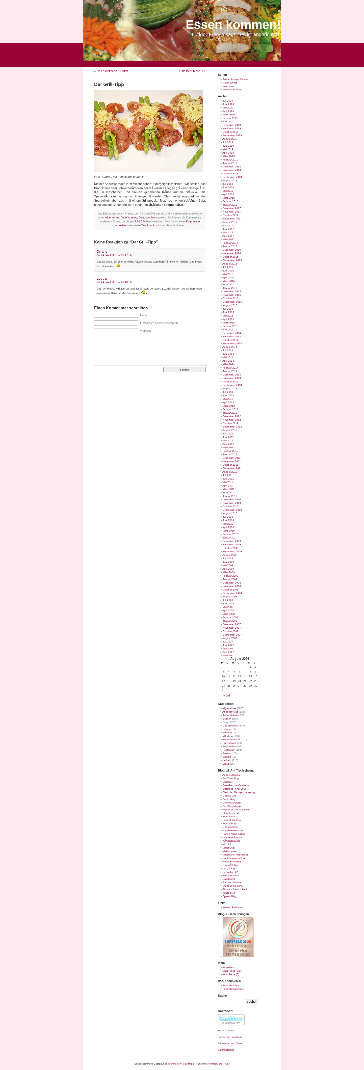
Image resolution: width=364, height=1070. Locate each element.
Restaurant (229, 750)
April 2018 (228, 194)
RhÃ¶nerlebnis (231, 875)
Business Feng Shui (234, 788)
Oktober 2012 (230, 423)
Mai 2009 (228, 565)
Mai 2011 (228, 482)
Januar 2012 (230, 454)
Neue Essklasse (232, 861)
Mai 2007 (228, 648)
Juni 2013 (228, 395)
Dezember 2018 (232, 166)
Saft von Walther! (232, 882)
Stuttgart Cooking (233, 885)
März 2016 (229, 281)
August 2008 (229, 596)
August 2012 (229, 430)
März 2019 (229, 156)
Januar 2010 (230, 537)
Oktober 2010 (230, 506)
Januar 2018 (230, 204)
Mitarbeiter (228, 736)
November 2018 (232, 170)
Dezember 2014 (232, 333)
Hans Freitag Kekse (234, 833)
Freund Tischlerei (232, 820)
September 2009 (232, 551)
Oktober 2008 (230, 589)
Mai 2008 (228, 607)
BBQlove (228, 781)
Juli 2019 (228, 142)
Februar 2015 (230, 326)
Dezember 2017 (232, 208)
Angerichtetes (129, 217)
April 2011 (228, 485)
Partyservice (229, 743)
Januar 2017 (230, 246)
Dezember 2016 (232, 249)
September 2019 (232, 135)
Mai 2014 (228, 357)
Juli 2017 (228, 225)
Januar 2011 (230, 496)
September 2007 (232, 634)
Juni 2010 (228, 520)
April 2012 (228, 444)
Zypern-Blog (229, 896)
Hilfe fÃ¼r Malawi (232, 837)
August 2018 (229, 180)
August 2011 (229, 471)
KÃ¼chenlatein (231, 840)
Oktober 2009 (230, 548)
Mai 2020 (228, 107)
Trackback (148, 225)
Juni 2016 (228, 270)
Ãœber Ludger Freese (235, 79)
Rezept (227, 753)
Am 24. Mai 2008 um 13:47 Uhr (114, 255)
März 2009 (229, 572)
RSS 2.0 (140, 221)
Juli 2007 (228, 641)
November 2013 (232, 378)
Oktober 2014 (230, 340)
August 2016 (229, 263)
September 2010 (232, 509)
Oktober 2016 (230, 256)
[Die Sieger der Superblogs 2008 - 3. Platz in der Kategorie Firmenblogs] (238, 956)
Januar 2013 (230, 412)
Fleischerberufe (231, 813)
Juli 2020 (228, 100)
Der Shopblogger (232, 806)
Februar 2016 (230, 284)
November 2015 (232, 295)
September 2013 (232, 385)
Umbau (227, 756)
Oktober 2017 (230, 215)
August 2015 (229, 305)
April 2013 (228, 402)
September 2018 (232, 177)
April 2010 (228, 527)
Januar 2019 (230, 163)
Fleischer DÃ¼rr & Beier (236, 809)
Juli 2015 (228, 308)
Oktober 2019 (230, 132)
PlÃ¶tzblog (229, 868)
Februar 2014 (230, 367)
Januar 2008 (230, 620)
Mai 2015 (228, 315)
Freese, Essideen (233, 907)
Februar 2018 (230, 201)
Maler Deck (229, 847)
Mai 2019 (228, 149)
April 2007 (228, 652)
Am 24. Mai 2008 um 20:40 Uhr (114, 282)
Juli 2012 (228, 433)
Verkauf (227, 760)
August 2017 (229, 222)
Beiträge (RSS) (193, 1063)
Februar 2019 (230, 159)
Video (226, 763)
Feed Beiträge (231, 985)
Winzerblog (229, 892)
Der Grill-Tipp (109, 84)
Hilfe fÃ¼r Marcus (191, 71)
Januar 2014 (230, 371)
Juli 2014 (228, 350)
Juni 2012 (228, 437)
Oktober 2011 (230, 464)
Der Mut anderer (232, 802)
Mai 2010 (228, 523)
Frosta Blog (229, 823)
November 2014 (232, 336)
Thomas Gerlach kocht (235, 889)
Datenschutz (230, 82)
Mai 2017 (228, 232)
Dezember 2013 (232, 374)
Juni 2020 (228, 104)
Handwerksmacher (233, 830)
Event (226, 722)
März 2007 (229, 655)
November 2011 (232, 461)
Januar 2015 (230, 329)
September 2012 (232, 426)
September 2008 (232, 593)
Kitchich (227, 844)
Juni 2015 (228, 312)
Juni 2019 (228, 145)
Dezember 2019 (232, 125)
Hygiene (227, 729)
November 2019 (232, 128)
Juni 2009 (228, 562)
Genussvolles (147, 217)
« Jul (226, 695)
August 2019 (229, 138)
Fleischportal (230, 816)
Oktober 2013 (230, 381)
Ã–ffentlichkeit (231, 715)
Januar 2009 (230, 579)
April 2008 (228, 610)
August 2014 (229, 347)
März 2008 (229, 614)
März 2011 (228, 489)
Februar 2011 (230, 492)
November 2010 (232, 503)
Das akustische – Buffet (112, 71)
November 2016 (232, 253)
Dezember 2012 (232, 416)
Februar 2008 (230, 617)
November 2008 (232, 586)
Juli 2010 (228, 516)
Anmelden (228, 967)
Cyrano (102, 251)
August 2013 (229, 388)
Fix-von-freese (226, 1030)
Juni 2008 (228, 603)
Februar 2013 (230, 409)
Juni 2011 (228, 478)
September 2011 (232, 468)
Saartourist (229, 879)
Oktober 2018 (230, 173)
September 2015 (232, 301)
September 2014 (232, 343)
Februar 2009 (230, 575)
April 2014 (228, 360)
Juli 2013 (228, 392)
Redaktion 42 (230, 872)
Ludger (102, 278)
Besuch (227, 718)
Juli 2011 (228, 475)
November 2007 (232, 627)
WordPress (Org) (232, 970)
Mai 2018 (228, 190)
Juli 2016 (228, 267)
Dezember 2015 (232, 291)
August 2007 (229, 638)
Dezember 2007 (232, 624)
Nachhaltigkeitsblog (234, 858)
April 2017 (228, 236)
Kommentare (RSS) (219, 1063)
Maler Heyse (230, 851)
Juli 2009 (228, 558)
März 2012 (229, 447)
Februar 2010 (230, 534)
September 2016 (232, 260)
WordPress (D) (231, 974)
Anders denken (231, 775)
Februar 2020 (230, 118)
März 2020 (229, 114)
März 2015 (229, 322)
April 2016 (228, 277)
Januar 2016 (230, 288)
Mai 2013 (228, 399)
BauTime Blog (231, 778)
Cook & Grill (229, 795)
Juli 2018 (228, 184)
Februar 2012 (230, 451)
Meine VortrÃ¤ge (232, 89)
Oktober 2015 (230, 298)
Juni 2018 (228, 187)
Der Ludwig (229, 799)
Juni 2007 (228, 645)
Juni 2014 (228, 353)
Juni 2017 (228, 229)
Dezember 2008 (232, 582)
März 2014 (229, 364)
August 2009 (229, 555)
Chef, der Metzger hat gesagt (239, 792)
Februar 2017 (230, 242)
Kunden (227, 732)
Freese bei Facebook (230, 1037)
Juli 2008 (228, 600)
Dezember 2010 (232, 499)
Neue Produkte (231, 739)
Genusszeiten (230, 827)
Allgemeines (112, 217)
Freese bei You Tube (230, 1043)
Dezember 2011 (232, 457)
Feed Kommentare (233, 989)
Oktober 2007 (230, 631)
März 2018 (229, 197)
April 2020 (228, 111)
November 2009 (232, 544)
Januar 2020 (230, 121)
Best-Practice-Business (236, 785)
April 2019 (228, 152)
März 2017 (229, 239)
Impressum (229, 86)
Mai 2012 (228, 440)
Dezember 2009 (232, 541)
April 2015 (228, 319)
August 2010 (229, 513)
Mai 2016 (228, 274)
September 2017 (232, 218)
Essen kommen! (233, 24)
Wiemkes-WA (175, 1063)
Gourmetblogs (226, 1049)
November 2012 (232, 419)
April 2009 (228, 568)
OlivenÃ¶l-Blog (231, 865)
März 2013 (229, 405)
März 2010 (229, 530)
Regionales (229, 746)
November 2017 (232, 211)
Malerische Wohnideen (236, 854)
